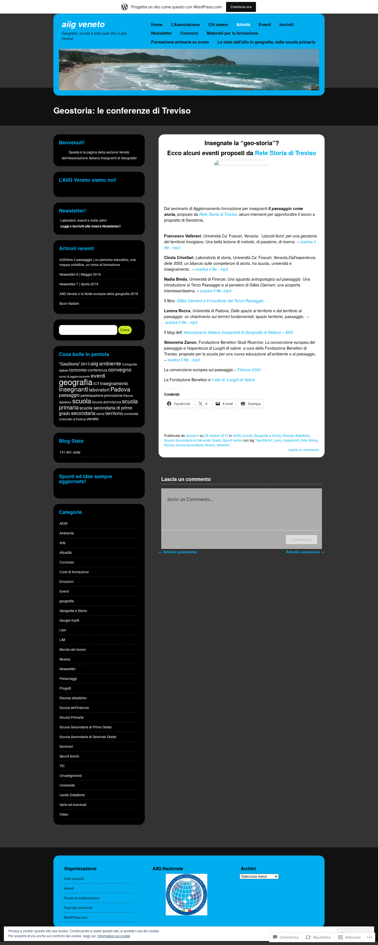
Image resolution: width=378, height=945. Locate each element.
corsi (277, 440)
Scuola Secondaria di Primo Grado (85, 726)
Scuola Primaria (71, 717)
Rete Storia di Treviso (285, 152)
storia (100, 413)
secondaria (83, 412)
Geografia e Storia (267, 435)
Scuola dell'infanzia (106, 402)
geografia (75, 381)
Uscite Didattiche (72, 794)
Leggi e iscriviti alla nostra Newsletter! (90, 226)
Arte (62, 542)
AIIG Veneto (83, 24)
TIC (62, 765)
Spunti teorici (232, 440)
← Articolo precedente (178, 551)
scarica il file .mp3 (215, 290)
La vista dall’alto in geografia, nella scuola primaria (266, 42)
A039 (237, 435)
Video (63, 814)
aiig (94, 363)
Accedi (69, 888)
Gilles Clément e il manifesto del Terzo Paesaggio (220, 300)
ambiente (110, 363)
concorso (78, 370)
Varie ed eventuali (73, 804)
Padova (120, 389)
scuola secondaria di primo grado (95, 410)
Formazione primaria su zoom (180, 42)
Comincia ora (241, 7)
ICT (96, 383)
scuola (81, 400)
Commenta (301, 539)
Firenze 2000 (249, 369)
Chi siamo (218, 24)
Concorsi (189, 33)
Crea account (74, 878)
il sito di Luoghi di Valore (233, 379)
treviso (210, 444)
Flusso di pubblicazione (81, 897)
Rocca (169, 444)
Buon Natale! (69, 303)
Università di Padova (72, 419)
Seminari (66, 746)
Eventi (265, 24)
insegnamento (114, 383)
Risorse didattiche (296, 435)
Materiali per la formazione (232, 33)
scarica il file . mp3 (212, 269)
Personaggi (68, 678)
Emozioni (66, 581)
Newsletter (161, 33)
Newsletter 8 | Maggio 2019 (80, 274)
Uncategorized (70, 775)
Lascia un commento (303, 449)
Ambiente (66, 533)
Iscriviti (286, 24)
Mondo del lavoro (72, 649)
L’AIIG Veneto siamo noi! (87, 179)
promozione (113, 395)
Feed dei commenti (78, 907)
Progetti (65, 688)
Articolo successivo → (305, 551)
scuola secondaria (189, 444)
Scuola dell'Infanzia (74, 707)
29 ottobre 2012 (216, 435)
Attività (243, 24)
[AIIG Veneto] (189, 88)
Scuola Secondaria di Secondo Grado (192, 440)
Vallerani (223, 444)
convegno (119, 369)
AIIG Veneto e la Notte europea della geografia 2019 (98, 293)
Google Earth (69, 620)
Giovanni (192, 435)
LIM (62, 639)
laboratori (99, 389)
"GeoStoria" (264, 440)
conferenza (97, 370)
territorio (114, 413)
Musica (64, 659)
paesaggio (69, 395)
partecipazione (92, 395)
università (131, 413)
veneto (93, 418)
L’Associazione (185, 24)
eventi (98, 375)
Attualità (65, 552)
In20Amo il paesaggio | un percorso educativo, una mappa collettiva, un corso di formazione (97, 262)
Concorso (66, 562)
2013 (85, 364)
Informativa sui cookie (114, 935)
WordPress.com (75, 917)
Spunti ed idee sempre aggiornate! (85, 479)
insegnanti (291, 440)
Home (156, 24)
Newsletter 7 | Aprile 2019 (78, 283)
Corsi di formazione (74, 571)
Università (67, 785)
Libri (62, 630)
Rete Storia (309, 440)
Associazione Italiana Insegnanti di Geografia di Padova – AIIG (238, 332)
